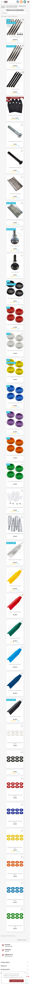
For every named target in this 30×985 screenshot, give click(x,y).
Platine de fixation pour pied (15, 193)
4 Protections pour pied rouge (15, 612)
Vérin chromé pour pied (15, 246)
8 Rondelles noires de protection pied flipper (15, 768)
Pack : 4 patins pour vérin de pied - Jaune (15, 376)
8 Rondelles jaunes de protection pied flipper (15, 848)
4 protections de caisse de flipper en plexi (15, 507)
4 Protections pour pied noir (15, 716)
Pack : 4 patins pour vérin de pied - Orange (15, 455)
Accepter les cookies (16, 981)
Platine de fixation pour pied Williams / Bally (15, 219)
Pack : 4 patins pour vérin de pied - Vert (15, 481)
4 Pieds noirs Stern (15, 89)
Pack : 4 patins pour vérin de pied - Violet (15, 429)
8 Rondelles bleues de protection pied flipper (15, 822)
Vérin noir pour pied (15, 272)
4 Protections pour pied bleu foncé (15, 690)
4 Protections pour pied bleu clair (15, 664)
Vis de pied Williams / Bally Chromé (15, 141)
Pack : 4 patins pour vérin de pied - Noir (15, 298)
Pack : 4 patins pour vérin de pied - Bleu (15, 402)
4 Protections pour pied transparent (15, 559)
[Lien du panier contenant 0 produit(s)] (28, 2)
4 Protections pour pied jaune (15, 585)
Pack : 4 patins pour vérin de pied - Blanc (15, 350)
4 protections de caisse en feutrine (15, 115)
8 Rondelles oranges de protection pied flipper (15, 874)
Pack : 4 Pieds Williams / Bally (15, 36)
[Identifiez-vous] (24, 1)
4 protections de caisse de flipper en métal (15, 533)
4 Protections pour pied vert (15, 638)
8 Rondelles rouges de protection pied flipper (15, 795)
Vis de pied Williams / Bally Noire (15, 167)
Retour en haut (22, 940)
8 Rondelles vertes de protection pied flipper (15, 926)
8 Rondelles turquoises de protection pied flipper (15, 900)
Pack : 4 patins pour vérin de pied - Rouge (15, 324)
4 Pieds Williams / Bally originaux (15, 63)
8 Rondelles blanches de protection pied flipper (15, 743)
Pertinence (15, 13)
